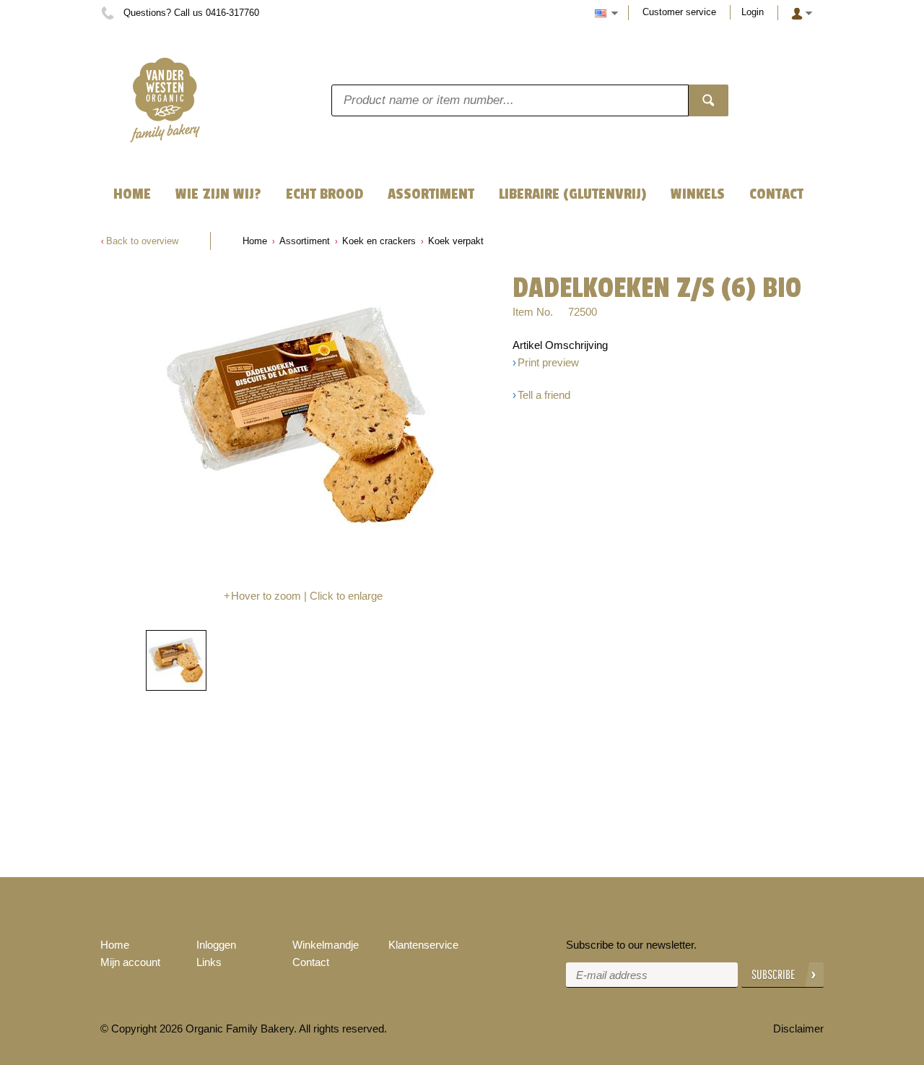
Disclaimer (798, 1028)
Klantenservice (423, 945)
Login (752, 12)
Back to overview (142, 241)
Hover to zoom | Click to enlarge (307, 596)
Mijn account (130, 962)
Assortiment (304, 241)
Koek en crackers (379, 241)
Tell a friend (544, 395)
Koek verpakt (456, 241)
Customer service (679, 12)
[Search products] (708, 100)
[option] (303, 417)
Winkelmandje (325, 945)
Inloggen (216, 945)
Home (255, 241)
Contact (310, 962)
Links (209, 962)
